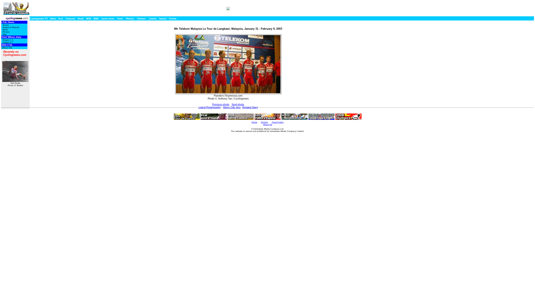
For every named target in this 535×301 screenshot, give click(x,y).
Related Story (250, 107)
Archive (264, 122)
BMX (96, 18)
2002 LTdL (7, 45)
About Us (267, 124)
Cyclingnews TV (39, 18)
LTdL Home (7, 22)
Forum (172, 18)
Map (5, 34)
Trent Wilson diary (11, 37)
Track (120, 18)
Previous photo (220, 104)
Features (70, 18)
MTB (88, 18)
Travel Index (278, 122)
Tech (60, 18)
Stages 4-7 (8, 42)
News (53, 18)
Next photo (238, 104)
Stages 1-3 (8, 40)
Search (163, 18)
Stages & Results (11, 27)
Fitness (141, 18)
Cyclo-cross (107, 18)
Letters (153, 18)
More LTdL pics (232, 107)
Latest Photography (210, 107)
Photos (130, 18)
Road (81, 18)
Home (254, 122)
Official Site (6, 48)
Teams (6, 25)
